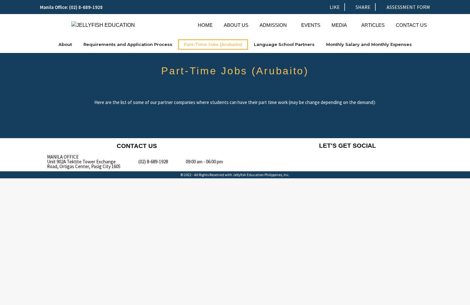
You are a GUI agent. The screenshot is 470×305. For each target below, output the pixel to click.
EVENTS (310, 25)
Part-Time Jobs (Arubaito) (213, 44)
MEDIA (339, 25)
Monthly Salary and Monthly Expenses (369, 44)
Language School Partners (284, 44)
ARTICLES (373, 25)
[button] (275, 25)
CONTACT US (411, 25)
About (65, 44)
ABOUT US (236, 25)
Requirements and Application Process (127, 44)
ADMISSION (273, 25)
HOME (205, 25)
